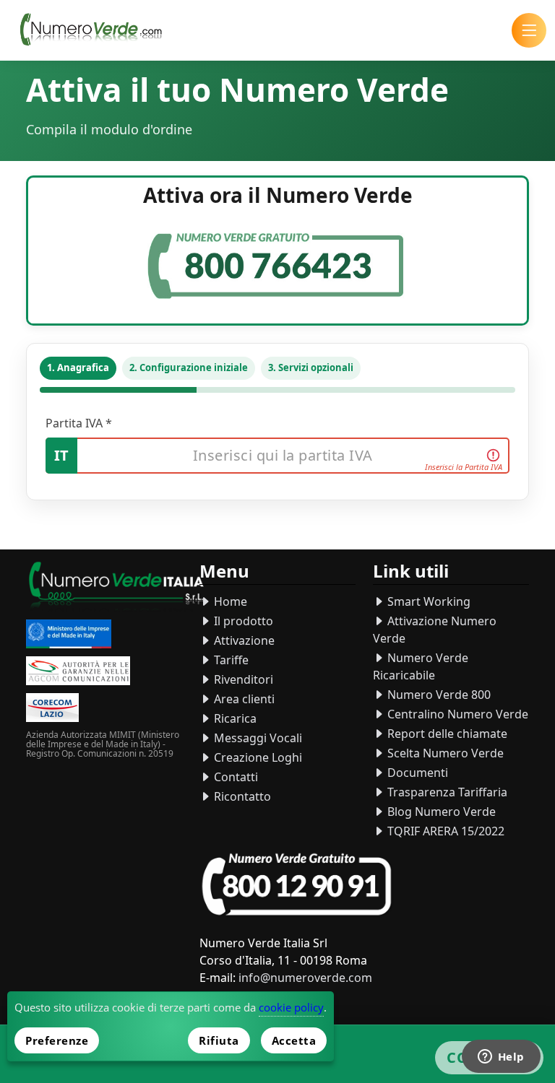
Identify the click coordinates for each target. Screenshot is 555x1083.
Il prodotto (242, 621)
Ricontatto (241, 796)
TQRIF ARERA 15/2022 (444, 831)
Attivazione (243, 640)
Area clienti (243, 699)
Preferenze (56, 1040)
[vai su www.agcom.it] (78, 672)
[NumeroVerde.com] (95, 30)
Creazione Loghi (256, 757)
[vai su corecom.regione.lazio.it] (52, 709)
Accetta (294, 1040)
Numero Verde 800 (437, 695)
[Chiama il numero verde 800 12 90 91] (296, 884)
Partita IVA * (79, 423)
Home (229, 601)
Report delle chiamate (445, 733)
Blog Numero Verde (440, 811)
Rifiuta (219, 1040)
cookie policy (291, 1007)
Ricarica (234, 718)
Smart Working (427, 601)
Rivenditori (242, 679)
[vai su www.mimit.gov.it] (68, 635)
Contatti (234, 777)
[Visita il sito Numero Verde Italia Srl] (116, 588)
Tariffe (230, 660)
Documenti (416, 772)
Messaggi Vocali (256, 738)
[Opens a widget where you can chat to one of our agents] (501, 1058)
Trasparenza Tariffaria (445, 792)
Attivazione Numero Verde (434, 629)
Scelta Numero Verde (444, 753)
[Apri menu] (529, 30)
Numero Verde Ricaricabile (420, 666)
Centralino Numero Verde (456, 714)
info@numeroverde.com (305, 978)
